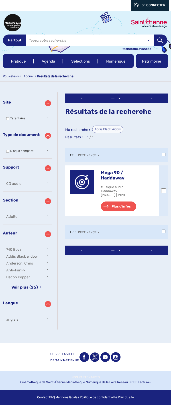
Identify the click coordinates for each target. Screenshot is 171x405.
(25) (25, 287)
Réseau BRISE (127, 382)
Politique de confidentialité (98, 397)
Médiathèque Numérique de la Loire (91, 382)
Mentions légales (67, 397)
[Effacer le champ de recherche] (149, 40)
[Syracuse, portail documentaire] (12, 22)
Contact (43, 397)
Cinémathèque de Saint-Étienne (43, 382)
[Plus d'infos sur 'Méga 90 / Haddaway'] (82, 182)
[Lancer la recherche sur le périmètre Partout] (160, 40)
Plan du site (126, 397)
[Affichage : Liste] (117, 98)
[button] (18, 61)
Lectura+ (144, 382)
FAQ (52, 397)
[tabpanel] (85, 211)
